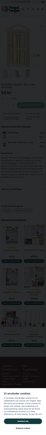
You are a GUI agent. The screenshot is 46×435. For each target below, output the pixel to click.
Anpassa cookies (23, 428)
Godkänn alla (23, 421)
